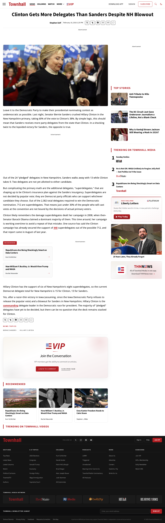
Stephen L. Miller (82, 419)
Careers (111, 464)
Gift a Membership (141, 460)
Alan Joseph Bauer (62, 473)
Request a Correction (43, 519)
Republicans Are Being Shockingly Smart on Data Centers (16, 413)
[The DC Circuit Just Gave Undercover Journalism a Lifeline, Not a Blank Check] (119, 117)
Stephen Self (55, 22)
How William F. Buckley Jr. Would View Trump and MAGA (54, 412)
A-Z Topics (34, 450)
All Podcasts (86, 478)
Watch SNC (139, 469)
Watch (5, 469)
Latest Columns (8, 464)
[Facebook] (86, 440)
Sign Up (156, 511)
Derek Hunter (60, 460)
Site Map (55, 519)
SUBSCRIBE (145, 4)
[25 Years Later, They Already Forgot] (136, 239)
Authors (6, 482)
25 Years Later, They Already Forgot (128, 257)
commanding (10, 305)
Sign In (139, 440)
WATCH (51, 4)
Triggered (85, 460)
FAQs (148, 440)
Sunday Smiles (122, 157)
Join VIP (157, 440)
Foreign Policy (34, 473)
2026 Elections (34, 456)
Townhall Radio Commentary (92, 473)
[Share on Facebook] (98, 23)
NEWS (32, 4)
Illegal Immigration (36, 478)
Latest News (7, 460)
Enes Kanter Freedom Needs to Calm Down (90, 412)
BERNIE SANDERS (9, 330)
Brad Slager (60, 469)
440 (55, 227)
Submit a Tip (113, 469)
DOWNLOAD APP (116, 4)
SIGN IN (132, 4)
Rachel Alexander (47, 419)
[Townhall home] (12, 440)
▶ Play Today (122, 216)
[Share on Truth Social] (92, 23)
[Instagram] (81, 440)
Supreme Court (35, 482)
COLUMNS (41, 4)
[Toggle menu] (4, 4)
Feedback (31, 519)
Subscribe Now (68, 369)
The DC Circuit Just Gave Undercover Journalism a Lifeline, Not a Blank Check (142, 115)
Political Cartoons (9, 473)
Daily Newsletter (141, 464)
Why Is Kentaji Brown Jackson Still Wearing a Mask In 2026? (144, 131)
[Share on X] (87, 23)
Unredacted (86, 464)
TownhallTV (7, 478)
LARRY (84, 456)
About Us (112, 456)
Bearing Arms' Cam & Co (91, 469)
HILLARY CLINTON (27, 330)
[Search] (155, 4)
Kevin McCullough (62, 464)
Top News (6, 456)
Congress (33, 460)
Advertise (112, 460)
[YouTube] (91, 440)
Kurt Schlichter (10, 419)
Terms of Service (8, 519)
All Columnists (61, 482)
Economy (33, 469)
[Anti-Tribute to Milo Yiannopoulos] (119, 99)
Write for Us (113, 473)
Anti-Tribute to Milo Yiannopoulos (139, 96)
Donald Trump (35, 464)
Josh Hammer (61, 478)
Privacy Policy (20, 519)
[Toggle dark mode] (161, 4)
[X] (76, 440)
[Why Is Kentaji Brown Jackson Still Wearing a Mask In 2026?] (119, 134)
